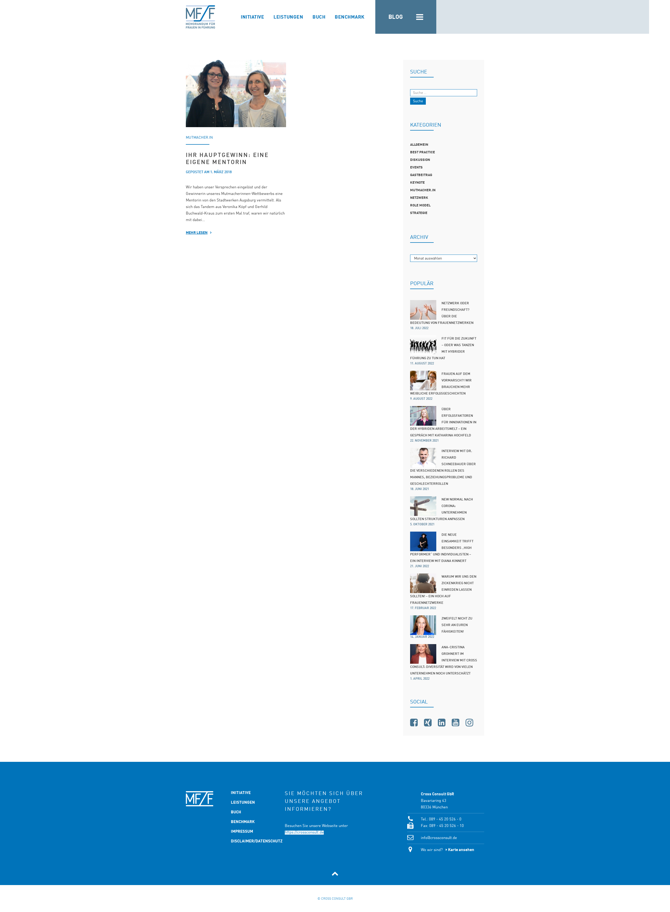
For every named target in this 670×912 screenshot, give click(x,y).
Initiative (252, 17)
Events (416, 167)
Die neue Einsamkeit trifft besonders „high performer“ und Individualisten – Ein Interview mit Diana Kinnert (441, 548)
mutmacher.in (199, 137)
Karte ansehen (461, 850)
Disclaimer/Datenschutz (246, 841)
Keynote (417, 182)
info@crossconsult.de (439, 838)
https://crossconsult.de (304, 833)
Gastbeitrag (421, 175)
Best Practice (422, 152)
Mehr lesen (197, 233)
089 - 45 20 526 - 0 (445, 819)
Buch (318, 17)
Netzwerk (419, 198)
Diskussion (420, 160)
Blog (395, 17)
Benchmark (350, 17)
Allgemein (419, 145)
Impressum (242, 832)
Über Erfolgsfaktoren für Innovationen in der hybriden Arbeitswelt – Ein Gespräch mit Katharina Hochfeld (443, 422)
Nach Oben (335, 874)
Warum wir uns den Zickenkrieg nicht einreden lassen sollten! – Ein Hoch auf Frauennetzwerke (443, 590)
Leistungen (288, 17)
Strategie (418, 213)
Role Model (420, 205)
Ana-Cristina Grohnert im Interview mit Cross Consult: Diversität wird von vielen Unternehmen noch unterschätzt (443, 660)
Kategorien (423, 17)
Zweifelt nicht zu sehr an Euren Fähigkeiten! (457, 625)
